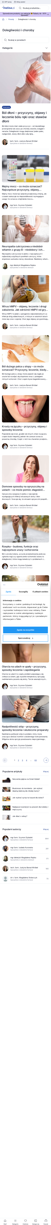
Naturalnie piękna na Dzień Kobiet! (26, 779)
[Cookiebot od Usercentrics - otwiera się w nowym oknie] (37, 584)
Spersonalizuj (24, 638)
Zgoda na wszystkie (25, 630)
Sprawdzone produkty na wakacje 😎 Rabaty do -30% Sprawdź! (24, 14)
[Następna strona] (46, 760)
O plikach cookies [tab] (40, 592)
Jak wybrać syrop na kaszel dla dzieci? (28, 798)
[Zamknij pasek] (48, 14)
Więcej (46, 771)
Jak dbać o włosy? (19, 816)
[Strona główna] (3, 19)
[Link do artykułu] (25, 100)
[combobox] (33, 8)
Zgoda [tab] (8, 592)
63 (36, 760)
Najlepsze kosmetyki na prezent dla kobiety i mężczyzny (30, 808)
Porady (11, 19)
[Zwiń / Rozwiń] (47, 48)
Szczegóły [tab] (23, 592)
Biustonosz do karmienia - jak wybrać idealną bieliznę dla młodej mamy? (27, 789)
